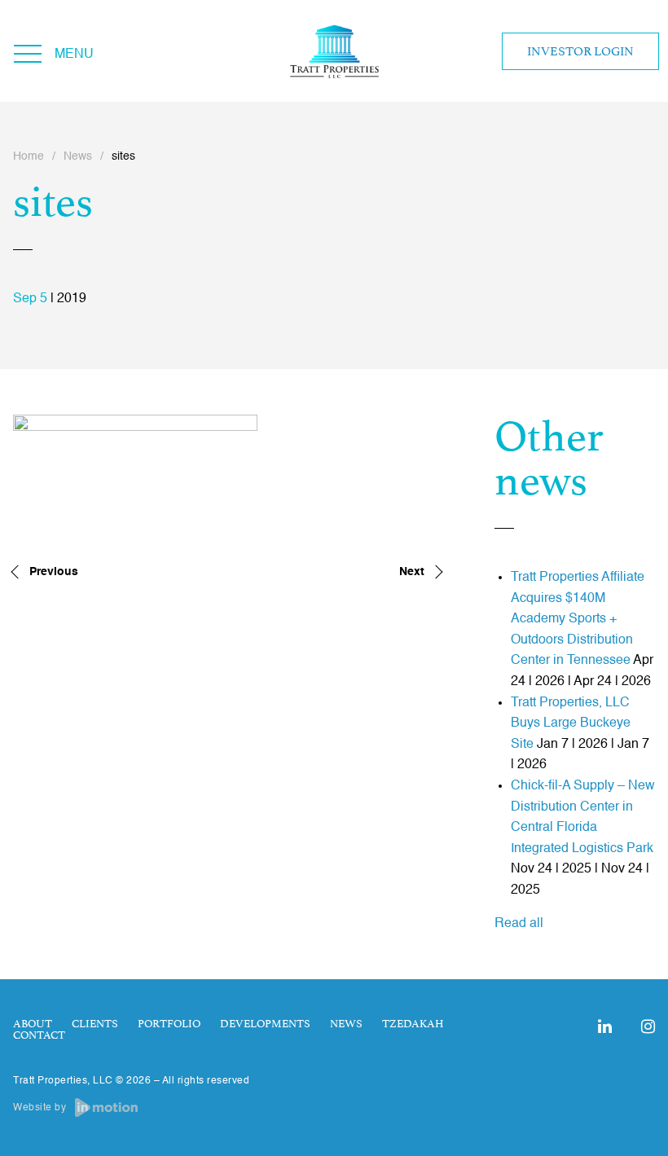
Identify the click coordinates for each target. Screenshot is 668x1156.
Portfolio (169, 1024)
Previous (53, 572)
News (78, 156)
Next (411, 572)
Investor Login (580, 51)
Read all (518, 923)
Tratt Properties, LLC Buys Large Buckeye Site (571, 724)
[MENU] (28, 51)
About (32, 1024)
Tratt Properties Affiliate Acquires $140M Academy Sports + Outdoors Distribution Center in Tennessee (577, 619)
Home (28, 156)
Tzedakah (412, 1024)
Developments (265, 1024)
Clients (95, 1024)
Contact (39, 1035)
